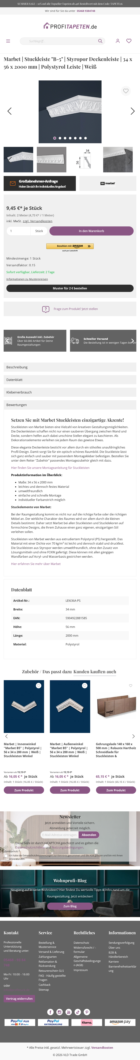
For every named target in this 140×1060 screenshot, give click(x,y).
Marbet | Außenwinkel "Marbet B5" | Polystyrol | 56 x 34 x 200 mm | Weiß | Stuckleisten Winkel (69, 750)
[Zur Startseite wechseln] (70, 26)
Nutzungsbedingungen (67, 847)
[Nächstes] (132, 112)
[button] (70, 247)
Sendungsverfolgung (121, 942)
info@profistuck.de (17, 990)
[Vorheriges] (8, 112)
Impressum (81, 970)
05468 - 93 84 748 (15, 963)
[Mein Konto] (117, 41)
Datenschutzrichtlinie (30, 847)
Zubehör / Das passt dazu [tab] (47, 671)
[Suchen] (100, 41)
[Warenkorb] (138, 37)
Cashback (44, 984)
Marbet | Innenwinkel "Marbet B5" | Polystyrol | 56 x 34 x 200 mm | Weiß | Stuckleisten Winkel (23, 750)
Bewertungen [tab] (16, 405)
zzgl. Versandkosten (37, 221)
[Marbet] (108, 183)
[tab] (70, 367)
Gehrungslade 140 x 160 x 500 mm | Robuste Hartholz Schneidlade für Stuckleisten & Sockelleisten (116, 750)
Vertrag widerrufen (19, 999)
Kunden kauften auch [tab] (94, 671)
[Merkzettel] (129, 41)
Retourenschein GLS (51, 970)
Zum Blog (70, 906)
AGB (92, 855)
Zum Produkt (24, 790)
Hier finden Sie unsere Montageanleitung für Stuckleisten (50, 468)
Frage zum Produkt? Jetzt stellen (76, 309)
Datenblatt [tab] (14, 379)
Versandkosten (102, 1048)
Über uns (114, 947)
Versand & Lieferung (51, 952)
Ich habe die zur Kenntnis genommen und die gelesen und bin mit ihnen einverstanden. (66, 857)
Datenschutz (81, 942)
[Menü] (8, 41)
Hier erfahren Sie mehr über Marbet (36, 564)
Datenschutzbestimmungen (38, 855)
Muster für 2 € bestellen (70, 288)
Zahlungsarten (48, 956)
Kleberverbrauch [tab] (19, 392)
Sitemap (44, 989)
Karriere (114, 961)
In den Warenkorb (91, 231)
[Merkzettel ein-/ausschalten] (126, 91)
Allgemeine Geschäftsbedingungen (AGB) (87, 961)
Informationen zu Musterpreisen (27, 279)
